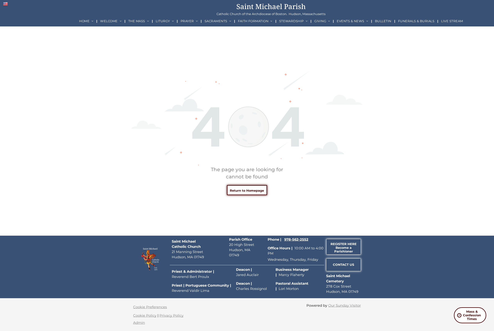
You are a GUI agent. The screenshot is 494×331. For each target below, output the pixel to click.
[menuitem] (86, 21)
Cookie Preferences (150, 307)
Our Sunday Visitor (344, 305)
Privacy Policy (171, 315)
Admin (139, 323)
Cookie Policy (144, 315)
